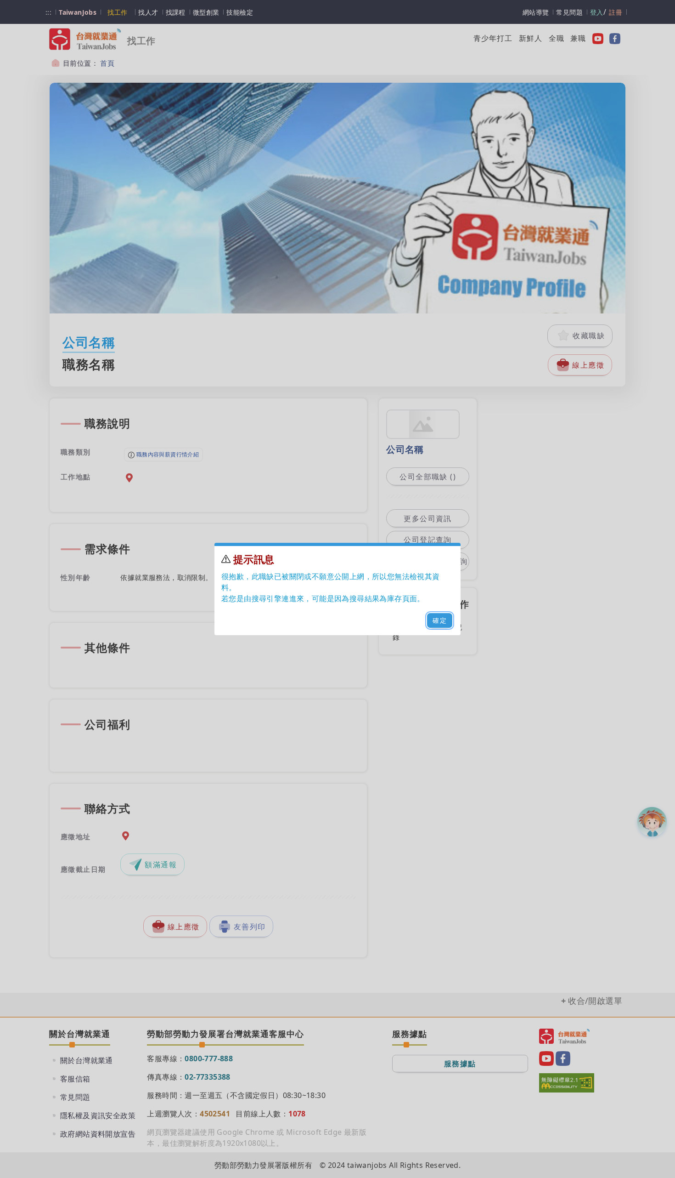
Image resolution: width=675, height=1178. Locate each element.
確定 (440, 620)
